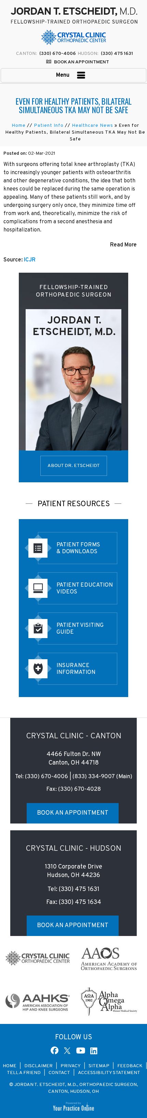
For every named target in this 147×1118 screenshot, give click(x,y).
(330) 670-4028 (79, 789)
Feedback (130, 1066)
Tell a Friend (24, 1073)
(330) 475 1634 (80, 902)
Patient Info (49, 126)
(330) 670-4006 (46, 777)
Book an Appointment (81, 62)
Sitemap (99, 1066)
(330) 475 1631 (117, 54)
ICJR (30, 260)
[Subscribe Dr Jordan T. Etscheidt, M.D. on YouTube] (80, 1050)
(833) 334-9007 (93, 777)
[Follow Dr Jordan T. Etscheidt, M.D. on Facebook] (55, 1050)
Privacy (71, 1066)
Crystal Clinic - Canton (73, 736)
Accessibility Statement (109, 1073)
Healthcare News (92, 126)
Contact (59, 1073)
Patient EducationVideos (84, 588)
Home (19, 126)
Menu (63, 75)
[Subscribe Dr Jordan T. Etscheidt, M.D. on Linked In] (93, 1050)
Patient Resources (74, 504)
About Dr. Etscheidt (74, 466)
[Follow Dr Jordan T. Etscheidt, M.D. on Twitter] (68, 1050)
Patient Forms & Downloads (78, 548)
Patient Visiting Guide (80, 629)
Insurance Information (75, 669)
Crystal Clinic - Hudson (73, 849)
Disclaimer (38, 1066)
